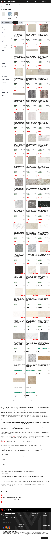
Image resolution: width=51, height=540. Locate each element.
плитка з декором (9, 18)
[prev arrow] (12, 400)
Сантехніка (20, 515)
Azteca (38, 440)
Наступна (36, 400)
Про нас (44, 513)
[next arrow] (38, 400)
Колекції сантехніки (34, 513)
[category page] (3, 14)
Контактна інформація (7, 522)
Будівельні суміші (21, 519)
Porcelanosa (43, 440)
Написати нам (5, 520)
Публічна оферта (46, 522)
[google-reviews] (6, 528)
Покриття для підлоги (22, 517)
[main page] (8, 2)
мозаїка (16, 17)
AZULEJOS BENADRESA (16, 447)
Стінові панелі (20, 520)
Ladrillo (14, 436)
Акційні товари (21, 524)
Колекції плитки (33, 515)
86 (28, 400)
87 (31, 400)
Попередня (15, 400)
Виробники (45, 515)
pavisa (27, 443)
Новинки (19, 522)
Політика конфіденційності (46, 525)
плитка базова (3, 17)
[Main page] (8, 510)
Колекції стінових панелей (35, 522)
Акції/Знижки (20, 526)
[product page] (44, 336)
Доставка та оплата (45, 518)
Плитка (19, 513)
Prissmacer (3, 441)
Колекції (20, 22)
